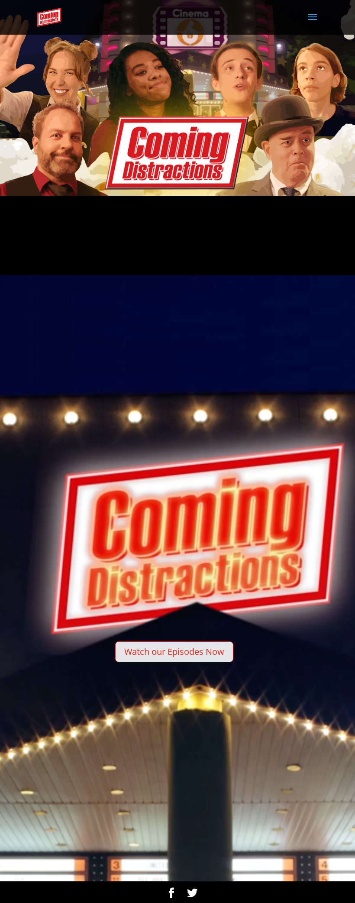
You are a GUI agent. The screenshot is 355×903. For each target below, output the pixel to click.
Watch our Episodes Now (174, 651)
